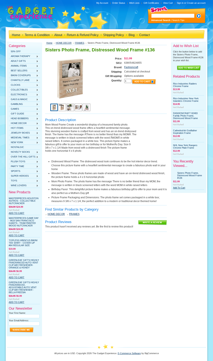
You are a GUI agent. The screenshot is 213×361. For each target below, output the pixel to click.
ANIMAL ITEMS (18, 66)
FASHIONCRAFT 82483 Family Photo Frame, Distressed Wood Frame (185, 115)
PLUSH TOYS (17, 161)
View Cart (168, 3)
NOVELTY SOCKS (19, 152)
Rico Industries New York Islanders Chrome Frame (186, 99)
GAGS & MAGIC (18, 99)
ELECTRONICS (18, 94)
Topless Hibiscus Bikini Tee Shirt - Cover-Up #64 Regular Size (23, 243)
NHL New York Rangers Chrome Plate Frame (185, 146)
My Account (102, 3)
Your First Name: (17, 313)
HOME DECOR (18, 123)
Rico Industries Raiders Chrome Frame (185, 84)
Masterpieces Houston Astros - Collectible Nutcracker (23, 201)
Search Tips (178, 20)
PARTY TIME (16, 166)
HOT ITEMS (16, 128)
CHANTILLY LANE (19, 80)
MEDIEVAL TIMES (19, 137)
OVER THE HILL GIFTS (22, 156)
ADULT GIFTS (17, 61)
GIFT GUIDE (16, 113)
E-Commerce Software (129, 353)
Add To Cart (16, 213)
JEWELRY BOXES (19, 132)
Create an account (196, 3)
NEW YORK (16, 142)
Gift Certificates (151, 3)
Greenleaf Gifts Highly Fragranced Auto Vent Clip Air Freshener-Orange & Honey (24, 264)
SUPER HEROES (19, 176)
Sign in (180, 3)
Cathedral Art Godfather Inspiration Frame (185, 131)
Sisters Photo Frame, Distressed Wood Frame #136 (189, 175)
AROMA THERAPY (19, 56)
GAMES (14, 109)
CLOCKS (14, 85)
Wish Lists (134, 3)
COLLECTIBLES (18, 89)
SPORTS (14, 171)
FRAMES (79, 43)
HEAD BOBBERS (18, 118)
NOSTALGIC (17, 147)
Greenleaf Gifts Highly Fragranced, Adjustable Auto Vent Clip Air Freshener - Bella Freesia (24, 287)
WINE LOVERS (17, 185)
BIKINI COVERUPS (20, 75)
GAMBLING (16, 104)
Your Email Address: (19, 320)
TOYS (13, 180)
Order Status (118, 3)
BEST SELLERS (18, 70)
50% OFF (16, 51)
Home (49, 43)
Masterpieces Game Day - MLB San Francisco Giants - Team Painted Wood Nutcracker (23, 222)
